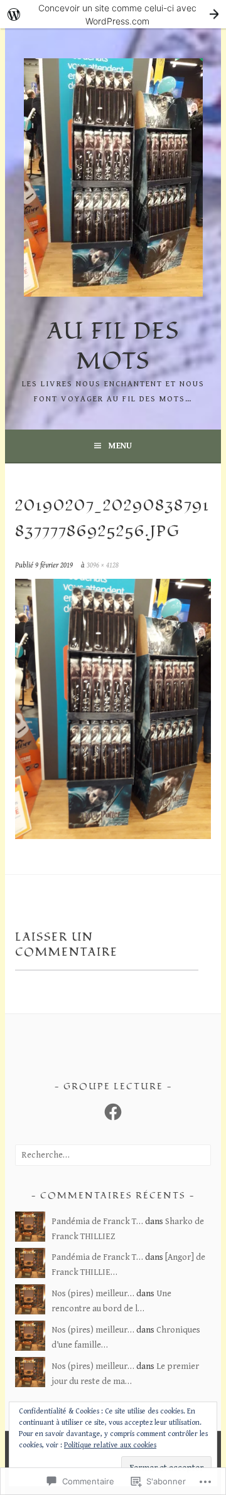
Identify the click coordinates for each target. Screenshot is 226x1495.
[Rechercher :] (112, 1155)
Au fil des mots (113, 347)
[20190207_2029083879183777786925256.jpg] (112, 836)
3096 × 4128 (103, 565)
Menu (120, 446)
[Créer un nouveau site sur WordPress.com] (113, 14)
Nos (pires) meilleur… (92, 1294)
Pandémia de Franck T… (97, 1222)
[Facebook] (113, 1112)
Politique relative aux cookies (110, 1445)
